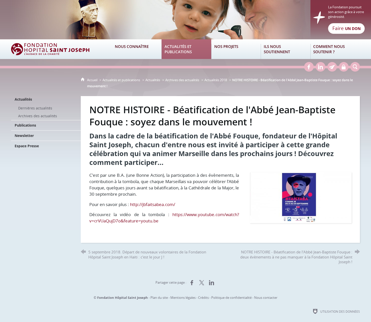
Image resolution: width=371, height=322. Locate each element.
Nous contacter (265, 297)
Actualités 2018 (215, 80)
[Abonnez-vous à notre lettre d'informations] (332, 67)
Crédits (203, 297)
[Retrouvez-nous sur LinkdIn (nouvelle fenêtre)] (320, 67)
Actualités (152, 80)
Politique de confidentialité (231, 297)
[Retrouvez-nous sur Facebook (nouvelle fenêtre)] (309, 67)
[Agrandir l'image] (301, 197)
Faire (346, 28)
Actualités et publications (121, 80)
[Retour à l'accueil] (185, 19)
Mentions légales (183, 297)
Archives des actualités (182, 80)
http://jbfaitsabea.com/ (152, 204)
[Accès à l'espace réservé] (344, 67)
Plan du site (159, 297)
